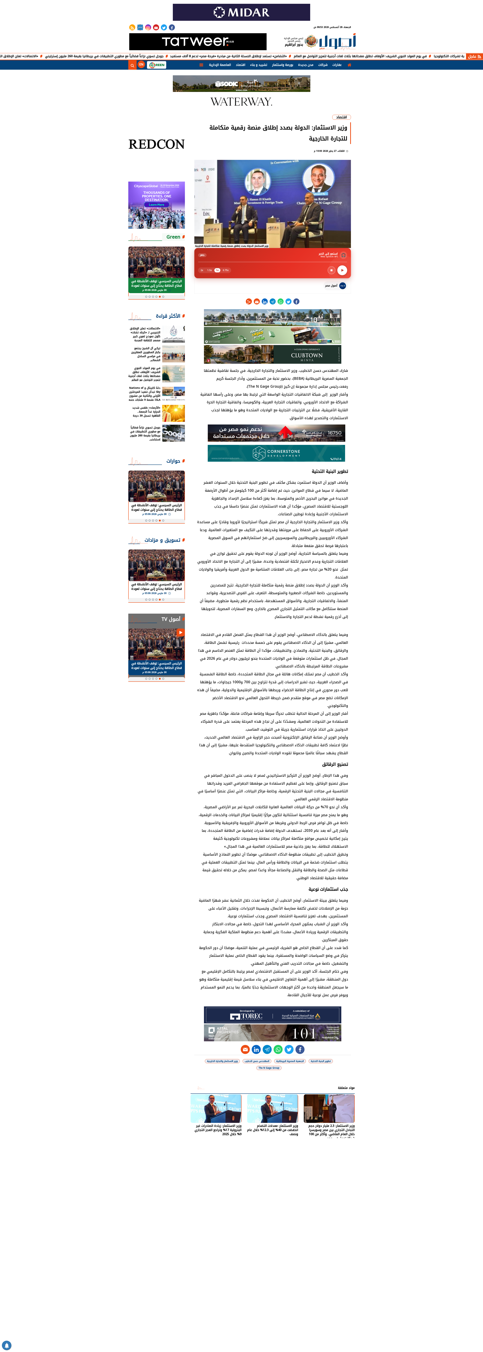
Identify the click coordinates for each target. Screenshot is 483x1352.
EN (141, 64)
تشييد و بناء (258, 65)
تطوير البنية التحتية (321, 1061)
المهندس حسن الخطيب (257, 1061)
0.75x (226, 270)
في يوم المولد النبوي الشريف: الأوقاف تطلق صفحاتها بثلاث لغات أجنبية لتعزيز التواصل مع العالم (409, 56)
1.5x (209, 270)
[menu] (201, 65)
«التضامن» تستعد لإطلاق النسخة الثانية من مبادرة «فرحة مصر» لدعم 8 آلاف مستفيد (277, 56)
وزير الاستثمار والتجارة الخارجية (222, 1061)
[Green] (156, 65)
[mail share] (257, 301)
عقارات (337, 65)
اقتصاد (240, 65)
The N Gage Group (268, 1068)
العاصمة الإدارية (220, 65)
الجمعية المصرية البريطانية (290, 1061)
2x (202, 270)
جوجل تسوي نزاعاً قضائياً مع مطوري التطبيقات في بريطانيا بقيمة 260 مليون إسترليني (153, 56)
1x (217, 270)
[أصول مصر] (337, 42)
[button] (163, 297)
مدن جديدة (305, 65)
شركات (323, 65)
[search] (132, 65)
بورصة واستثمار (282, 65)
